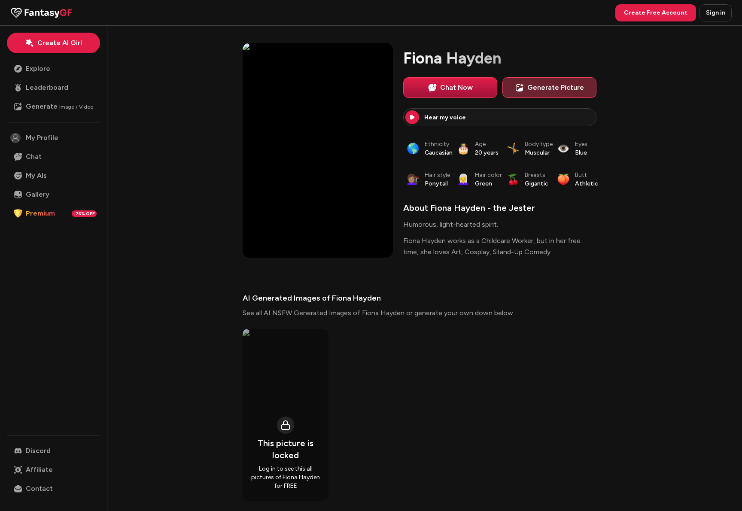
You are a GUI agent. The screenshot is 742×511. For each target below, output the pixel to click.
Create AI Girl (59, 43)
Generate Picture (555, 87)
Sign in (715, 12)
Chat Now (456, 87)
